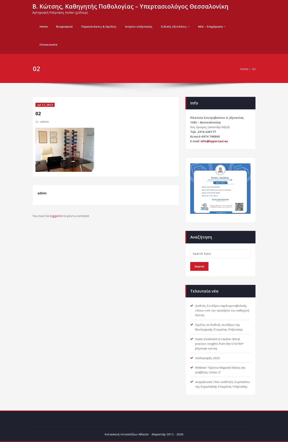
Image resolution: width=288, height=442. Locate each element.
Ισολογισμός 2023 (207, 358)
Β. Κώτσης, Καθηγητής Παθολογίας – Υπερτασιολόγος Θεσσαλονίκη (130, 6)
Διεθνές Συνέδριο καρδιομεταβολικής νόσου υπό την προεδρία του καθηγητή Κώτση (222, 310)
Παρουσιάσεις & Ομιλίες (98, 26)
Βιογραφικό (64, 26)
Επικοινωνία (48, 44)
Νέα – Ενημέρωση (210, 26)
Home (44, 26)
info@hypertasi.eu (214, 141)
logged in (56, 216)
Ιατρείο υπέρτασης (138, 26)
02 (254, 69)
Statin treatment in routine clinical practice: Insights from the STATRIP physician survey (219, 343)
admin (44, 121)
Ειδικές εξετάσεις (174, 26)
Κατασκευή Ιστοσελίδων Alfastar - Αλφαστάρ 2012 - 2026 (144, 434)
